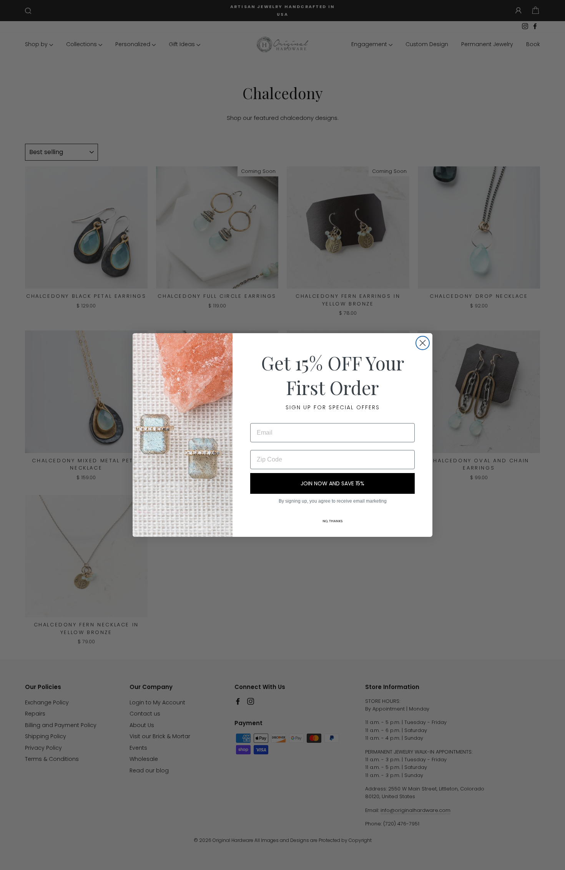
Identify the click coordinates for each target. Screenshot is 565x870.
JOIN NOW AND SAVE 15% (332, 483)
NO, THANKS (332, 521)
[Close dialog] (422, 343)
